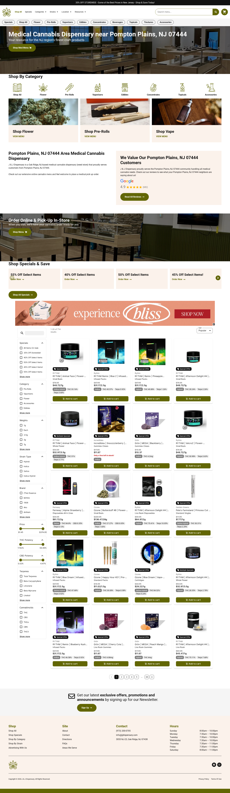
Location (65, 12)
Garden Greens (182, 507)
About (65, 731)
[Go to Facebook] (214, 765)
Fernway (56, 507)
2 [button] (121, 677)
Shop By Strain (15, 743)
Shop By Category (17, 739)
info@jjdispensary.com (126, 735)
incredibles (98, 440)
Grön (137, 440)
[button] (224, 12)
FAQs (64, 743)
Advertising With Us (18, 748)
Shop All (18, 12)
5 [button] (136, 677)
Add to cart (71, 398)
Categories (39, 12)
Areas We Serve (69, 748)
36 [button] (147, 677)
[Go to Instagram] (219, 765)
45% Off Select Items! (187, 275)
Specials (28, 12)
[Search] (216, 12)
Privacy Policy (204, 779)
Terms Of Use (216, 779)
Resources (79, 12)
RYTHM (56, 373)
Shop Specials (15, 735)
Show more (25, 376)
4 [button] (131, 677)
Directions (67, 739)
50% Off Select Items (133, 275)
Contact (66, 735)
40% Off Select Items (79, 275)
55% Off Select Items (26, 275)
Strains (53, 12)
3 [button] (126, 677)
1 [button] (116, 677)
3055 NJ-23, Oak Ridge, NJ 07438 (132, 739)
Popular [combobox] (202, 330)
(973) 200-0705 (123, 731)
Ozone (97, 507)
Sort (200, 328)
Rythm (96, 373)
